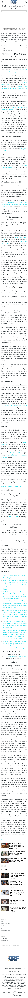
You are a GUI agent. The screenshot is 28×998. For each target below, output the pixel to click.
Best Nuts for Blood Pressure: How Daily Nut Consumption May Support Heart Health (17, 846)
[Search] (26, 2)
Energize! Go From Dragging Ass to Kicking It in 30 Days (14, 88)
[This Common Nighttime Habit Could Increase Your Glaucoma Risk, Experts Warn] (5, 892)
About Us (3, 919)
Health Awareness (5, 926)
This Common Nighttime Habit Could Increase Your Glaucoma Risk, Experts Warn (17, 893)
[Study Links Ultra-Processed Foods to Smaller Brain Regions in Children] (5, 860)
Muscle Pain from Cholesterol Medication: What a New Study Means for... (17, 884)
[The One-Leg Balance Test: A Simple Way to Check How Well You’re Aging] (5, 853)
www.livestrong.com (10, 656)
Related (3, 840)
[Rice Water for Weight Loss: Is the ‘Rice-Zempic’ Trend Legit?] (5, 908)
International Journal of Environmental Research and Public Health (14, 204)
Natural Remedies (5, 930)
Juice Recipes (4, 928)
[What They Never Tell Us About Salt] (5, 901)
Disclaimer (4, 936)
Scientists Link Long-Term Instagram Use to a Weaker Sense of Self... (18, 875)
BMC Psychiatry (14, 517)
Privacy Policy (4, 940)
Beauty (3, 921)
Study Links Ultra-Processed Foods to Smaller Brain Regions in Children (17, 860)
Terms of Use (4, 938)
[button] (2, 2)
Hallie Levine (22, 656)
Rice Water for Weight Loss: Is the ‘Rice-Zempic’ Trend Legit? (18, 908)
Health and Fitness (5, 923)
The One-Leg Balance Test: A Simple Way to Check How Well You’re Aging (17, 853)
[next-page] (5, 866)
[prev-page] (2, 866)
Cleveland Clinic (16, 453)
